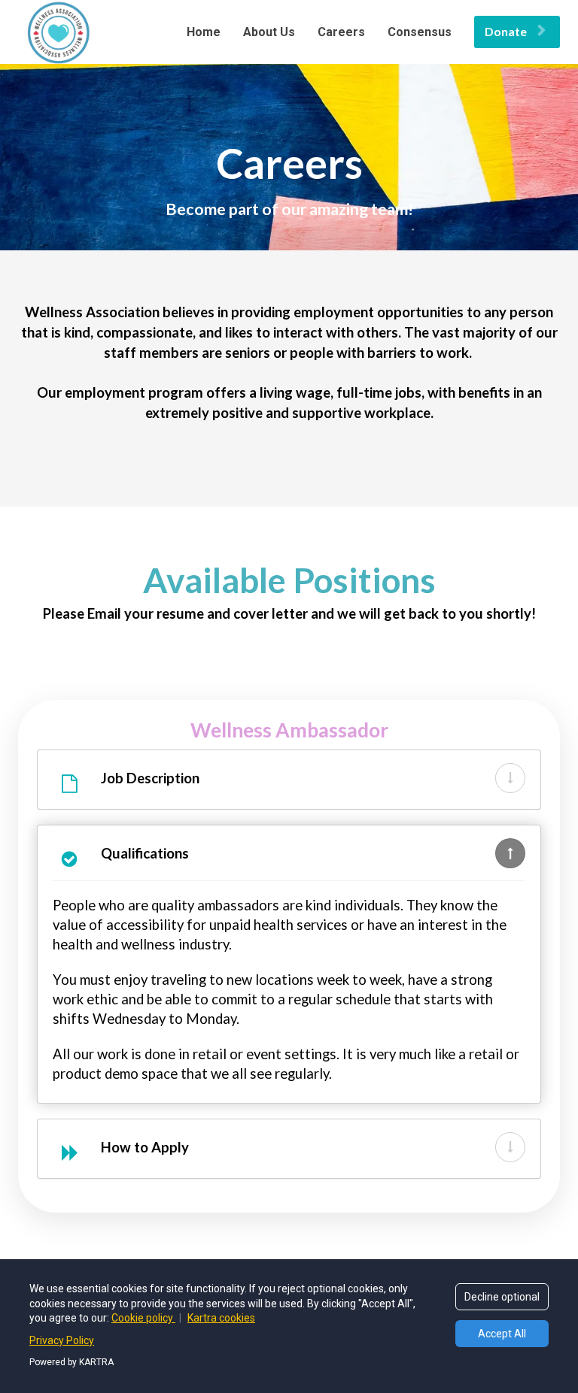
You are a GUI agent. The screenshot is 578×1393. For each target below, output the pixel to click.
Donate (506, 31)
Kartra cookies (221, 1318)
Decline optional (502, 1297)
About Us (269, 32)
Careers (341, 32)
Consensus (420, 32)
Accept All (502, 1334)
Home (204, 32)
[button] (510, 778)
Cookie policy (143, 1318)
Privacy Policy (61, 1340)
